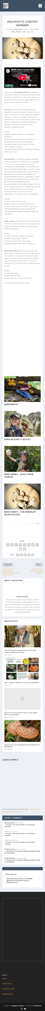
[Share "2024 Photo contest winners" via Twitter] (12, 545)
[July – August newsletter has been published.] (22, 668)
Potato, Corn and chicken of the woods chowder (19, 826)
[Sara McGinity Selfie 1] (22, 436)
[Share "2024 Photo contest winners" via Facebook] (8, 545)
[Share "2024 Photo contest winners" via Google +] (16, 545)
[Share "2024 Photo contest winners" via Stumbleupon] (37, 545)
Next (38, 523)
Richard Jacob (18, 29)
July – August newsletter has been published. (22, 682)
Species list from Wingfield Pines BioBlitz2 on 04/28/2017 (22, 746)
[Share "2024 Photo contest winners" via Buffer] (33, 545)
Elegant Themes (18, 1006)
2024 (36, 29)
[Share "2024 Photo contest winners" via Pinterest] (24, 545)
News (13, 32)
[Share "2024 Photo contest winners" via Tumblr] (20, 545)
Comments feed (8, 989)
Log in (4, 978)
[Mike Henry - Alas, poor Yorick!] (22, 471)
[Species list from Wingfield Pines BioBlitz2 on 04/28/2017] (22, 731)
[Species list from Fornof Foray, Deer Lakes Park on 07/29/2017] (22, 699)
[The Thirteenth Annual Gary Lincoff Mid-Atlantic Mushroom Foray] (22, 636)
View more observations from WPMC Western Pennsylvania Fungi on (19, 880)
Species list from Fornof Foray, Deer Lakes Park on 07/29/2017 (20, 714)
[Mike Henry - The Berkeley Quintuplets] (22, 509)
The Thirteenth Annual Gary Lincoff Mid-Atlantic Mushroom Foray (20, 651)
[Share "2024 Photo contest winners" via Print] (24, 549)
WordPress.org (7, 994)
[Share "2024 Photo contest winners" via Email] (20, 549)
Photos (18, 32)
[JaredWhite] (22, 401)
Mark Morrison (9, 858)
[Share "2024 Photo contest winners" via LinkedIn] (29, 545)
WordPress (37, 1006)
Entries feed (6, 984)
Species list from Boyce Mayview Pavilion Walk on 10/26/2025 (22, 852)
